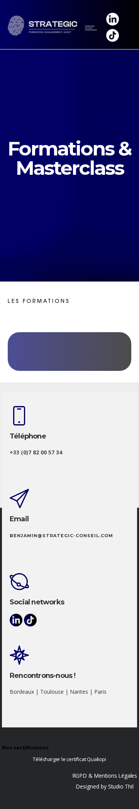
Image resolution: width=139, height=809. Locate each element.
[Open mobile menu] (92, 28)
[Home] (42, 33)
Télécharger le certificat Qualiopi (69, 759)
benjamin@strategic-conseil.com (61, 535)
